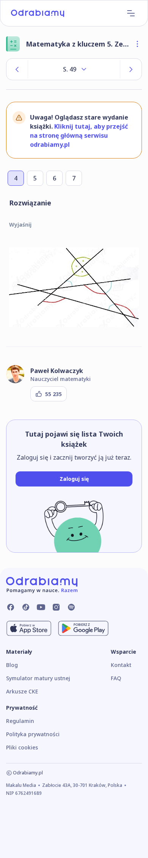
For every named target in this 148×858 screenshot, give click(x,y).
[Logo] (37, 13)
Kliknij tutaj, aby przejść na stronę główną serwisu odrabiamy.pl (79, 135)
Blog (12, 664)
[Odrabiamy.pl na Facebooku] (10, 607)
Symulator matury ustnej (38, 678)
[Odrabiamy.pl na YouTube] (41, 607)
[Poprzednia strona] (17, 69)
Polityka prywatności (33, 734)
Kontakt (121, 664)
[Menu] (131, 13)
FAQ (116, 678)
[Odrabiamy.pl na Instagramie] (56, 607)
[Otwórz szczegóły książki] (137, 43)
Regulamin (20, 720)
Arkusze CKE (22, 691)
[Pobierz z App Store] (29, 628)
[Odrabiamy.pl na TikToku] (25, 607)
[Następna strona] (131, 69)
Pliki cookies (22, 747)
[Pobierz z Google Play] (83, 628)
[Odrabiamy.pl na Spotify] (71, 607)
